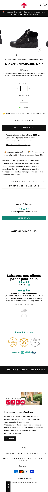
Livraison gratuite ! (9, 73)
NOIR (24, 100)
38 (18, 88)
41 (30, 88)
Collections (16, 59)
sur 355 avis (22, 285)
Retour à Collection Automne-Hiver (25, 370)
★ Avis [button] (8, 487)
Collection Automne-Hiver (32, 59)
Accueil (8, 59)
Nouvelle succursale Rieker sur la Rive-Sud (23, 459)
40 (24, 88)
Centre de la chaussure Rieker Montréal (23, 482)
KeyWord (24, 95)
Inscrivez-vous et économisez (23, 453)
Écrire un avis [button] (24, 218)
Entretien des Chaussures (24, 186)
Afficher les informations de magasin (18, 145)
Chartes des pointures (24, 181)
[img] (24, 282)
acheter (10, 438)
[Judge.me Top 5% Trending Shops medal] (35, 342)
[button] (22, 316)
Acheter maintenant (24, 127)
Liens (23, 448)
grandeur (24, 84)
